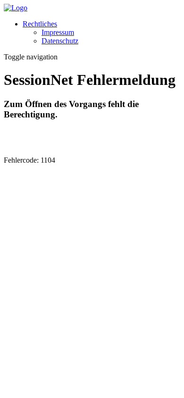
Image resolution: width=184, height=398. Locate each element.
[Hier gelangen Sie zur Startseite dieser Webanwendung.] (15, 8)
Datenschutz (60, 41)
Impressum (58, 32)
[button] (40, 24)
